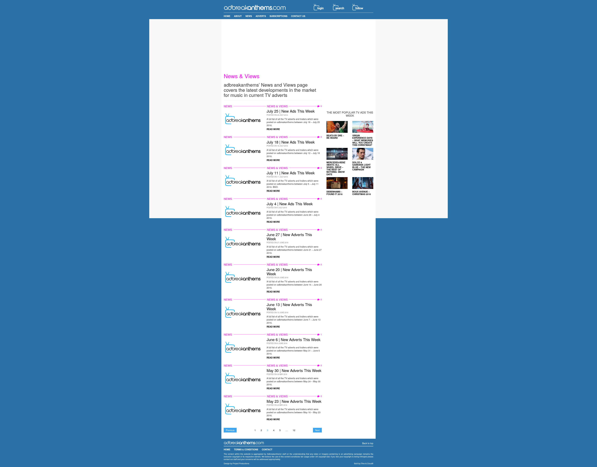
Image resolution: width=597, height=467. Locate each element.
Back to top (367, 443)
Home (227, 16)
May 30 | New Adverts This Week (294, 370)
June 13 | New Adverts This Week (289, 306)
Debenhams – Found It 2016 (334, 192)
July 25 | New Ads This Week (291, 111)
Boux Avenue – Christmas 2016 (361, 192)
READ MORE (273, 129)
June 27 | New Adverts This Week (289, 236)
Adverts (261, 16)
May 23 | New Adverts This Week (294, 401)
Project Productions (241, 463)
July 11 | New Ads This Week (291, 172)
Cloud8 (370, 463)
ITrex (363, 463)
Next (317, 430)
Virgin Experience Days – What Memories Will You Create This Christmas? (362, 140)
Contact (267, 449)
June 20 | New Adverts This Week (289, 271)
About (238, 16)
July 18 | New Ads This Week (291, 142)
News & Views (277, 106)
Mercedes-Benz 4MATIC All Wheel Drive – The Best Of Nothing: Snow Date (335, 168)
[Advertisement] (298, 43)
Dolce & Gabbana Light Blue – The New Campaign (361, 166)
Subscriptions (278, 16)
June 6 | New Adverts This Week (293, 339)
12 (294, 430)
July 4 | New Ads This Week (290, 203)
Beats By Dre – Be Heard (335, 136)
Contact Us (298, 16)
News (248, 16)
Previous (230, 430)
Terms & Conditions (246, 449)
